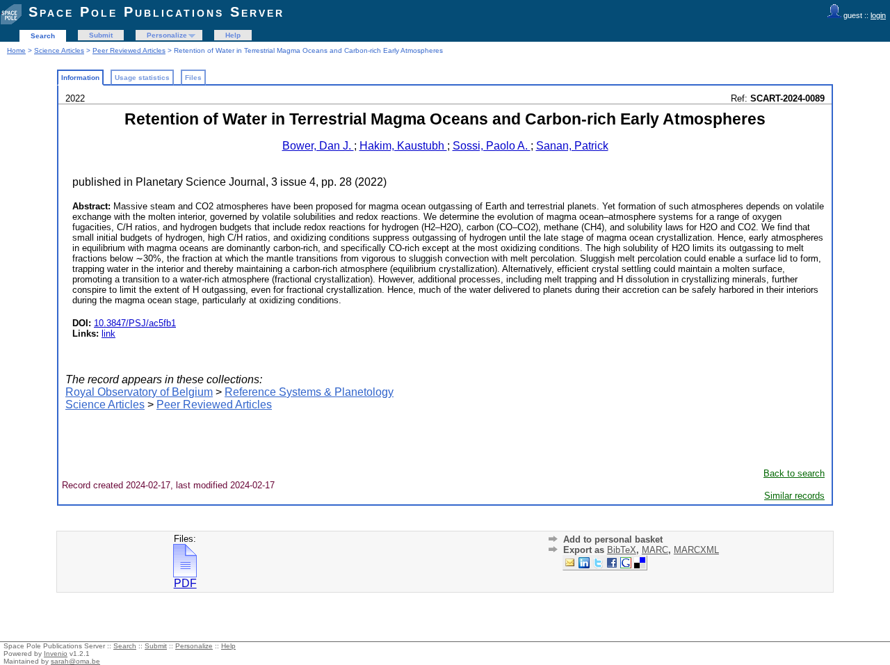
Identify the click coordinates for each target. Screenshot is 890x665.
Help (233, 35)
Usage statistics (142, 77)
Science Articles (59, 50)
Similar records (794, 495)
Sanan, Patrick (572, 146)
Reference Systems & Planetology (309, 392)
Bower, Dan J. (318, 146)
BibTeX (621, 550)
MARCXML (696, 550)
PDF (185, 583)
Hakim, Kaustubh (403, 146)
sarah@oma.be (75, 661)
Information (80, 77)
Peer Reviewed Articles (128, 50)
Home (16, 50)
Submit (101, 35)
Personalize (167, 35)
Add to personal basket (613, 539)
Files (193, 77)
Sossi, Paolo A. (492, 146)
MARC (655, 550)
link (108, 333)
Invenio (55, 653)
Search (43, 36)
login (878, 15)
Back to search (794, 473)
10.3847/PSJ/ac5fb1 (135, 323)
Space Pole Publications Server (156, 11)
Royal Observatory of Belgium (139, 392)
